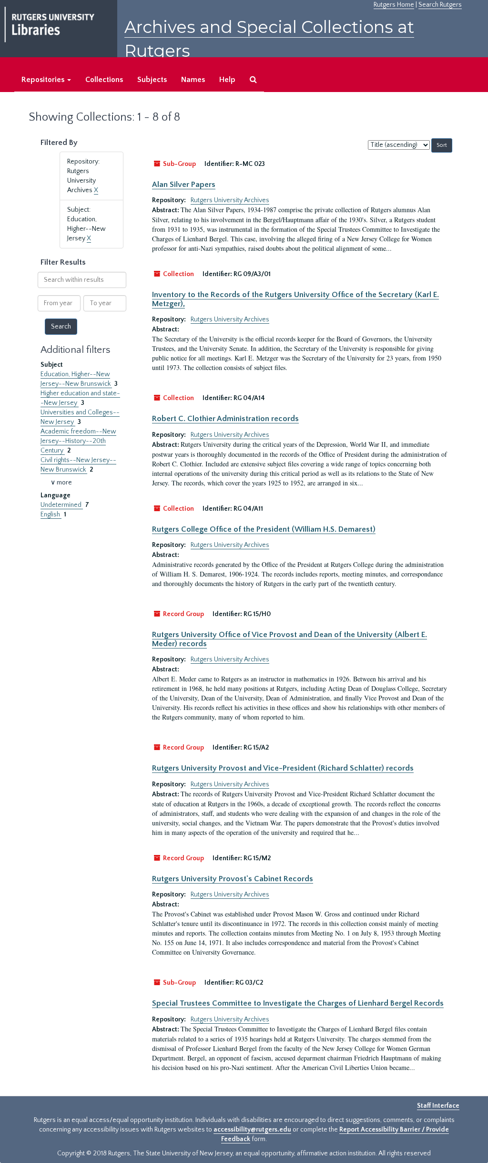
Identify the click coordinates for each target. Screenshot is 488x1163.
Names (193, 79)
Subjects (152, 79)
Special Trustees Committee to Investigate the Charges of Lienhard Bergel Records (298, 1003)
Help (227, 79)
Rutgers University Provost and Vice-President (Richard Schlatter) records (283, 768)
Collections (104, 79)
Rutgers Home (394, 5)
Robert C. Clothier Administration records (225, 418)
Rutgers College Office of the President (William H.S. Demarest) (264, 529)
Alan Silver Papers (183, 184)
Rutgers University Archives (230, 200)
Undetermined (62, 505)
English (51, 514)
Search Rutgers (440, 5)
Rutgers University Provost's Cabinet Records (232, 879)
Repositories (43, 79)
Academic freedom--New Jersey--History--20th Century (78, 441)
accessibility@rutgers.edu (252, 1129)
